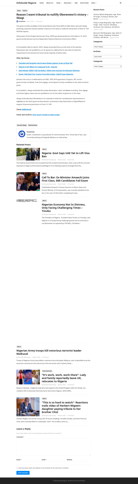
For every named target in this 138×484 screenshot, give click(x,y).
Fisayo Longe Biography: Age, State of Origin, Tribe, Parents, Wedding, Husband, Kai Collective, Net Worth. (107, 24)
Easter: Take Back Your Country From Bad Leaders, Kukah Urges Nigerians (46, 74)
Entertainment (47, 371)
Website (69, 460)
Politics (25, 10)
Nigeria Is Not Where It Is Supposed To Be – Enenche (38, 67)
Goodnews (22, 21)
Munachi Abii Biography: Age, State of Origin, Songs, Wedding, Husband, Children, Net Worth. (107, 35)
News (19, 10)
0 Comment (39, 21)
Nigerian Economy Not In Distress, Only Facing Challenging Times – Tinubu (63, 208)
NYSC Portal (71, 53)
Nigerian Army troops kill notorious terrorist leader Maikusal (48, 352)
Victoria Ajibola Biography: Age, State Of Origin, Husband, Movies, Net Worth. (107, 16)
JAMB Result (56, 104)
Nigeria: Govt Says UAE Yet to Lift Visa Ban (66, 154)
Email (44, 460)
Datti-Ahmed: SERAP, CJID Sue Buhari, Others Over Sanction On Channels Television (49, 70)
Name (18, 460)
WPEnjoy (82, 481)
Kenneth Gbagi (21, 125)
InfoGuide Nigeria (26, 2)
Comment (20, 437)
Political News (32, 125)
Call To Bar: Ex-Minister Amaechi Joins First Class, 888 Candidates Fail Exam (65, 179)
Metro (44, 149)
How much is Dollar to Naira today (46, 115)
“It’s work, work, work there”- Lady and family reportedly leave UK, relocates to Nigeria (64, 378)
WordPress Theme (73, 481)
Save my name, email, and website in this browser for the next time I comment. (44, 468)
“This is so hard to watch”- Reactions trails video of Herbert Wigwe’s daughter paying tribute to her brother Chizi (65, 407)
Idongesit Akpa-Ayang (49, 160)
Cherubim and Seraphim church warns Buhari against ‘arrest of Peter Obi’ (46, 63)
